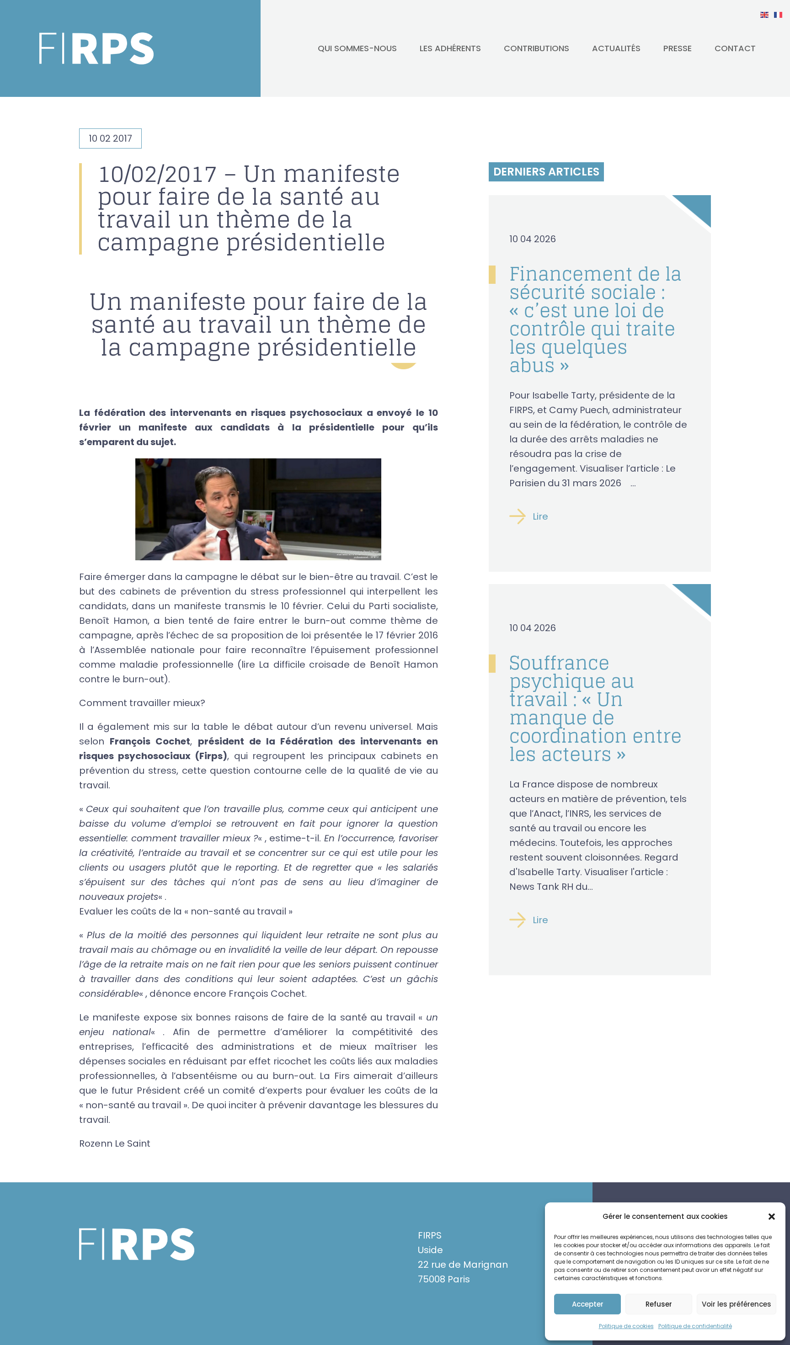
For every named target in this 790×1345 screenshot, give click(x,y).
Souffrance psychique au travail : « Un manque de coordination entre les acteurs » (595, 708)
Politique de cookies (626, 1326)
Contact (735, 48)
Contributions (536, 48)
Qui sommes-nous (357, 48)
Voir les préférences (736, 1304)
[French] (778, 14)
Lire (540, 516)
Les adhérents (450, 48)
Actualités (616, 48)
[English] (764, 14)
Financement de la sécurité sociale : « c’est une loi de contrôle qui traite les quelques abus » (595, 319)
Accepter (587, 1304)
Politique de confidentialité (695, 1326)
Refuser (659, 1304)
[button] (771, 1216)
